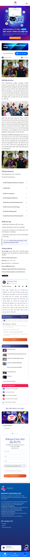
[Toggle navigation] (1, 2)
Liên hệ (3, 525)
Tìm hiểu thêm (7, 428)
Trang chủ (3, 41)
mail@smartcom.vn (10, 266)
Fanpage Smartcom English (11, 388)
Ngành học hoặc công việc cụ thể (11, 329)
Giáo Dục (8, 41)
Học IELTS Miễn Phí (7, 425)
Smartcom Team (12, 281)
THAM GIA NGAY (22, 53)
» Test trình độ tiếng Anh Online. (9, 381)
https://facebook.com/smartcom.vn (16, 269)
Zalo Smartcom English (10, 402)
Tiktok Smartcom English (11, 395)
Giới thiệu (4, 523)
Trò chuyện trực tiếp (9, 392)
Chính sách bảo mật (6, 527)
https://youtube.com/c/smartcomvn (16, 271)
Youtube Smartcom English (11, 398)
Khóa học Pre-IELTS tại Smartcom (11, 134)
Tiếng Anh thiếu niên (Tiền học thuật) (18, 41)
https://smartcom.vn (12, 257)
